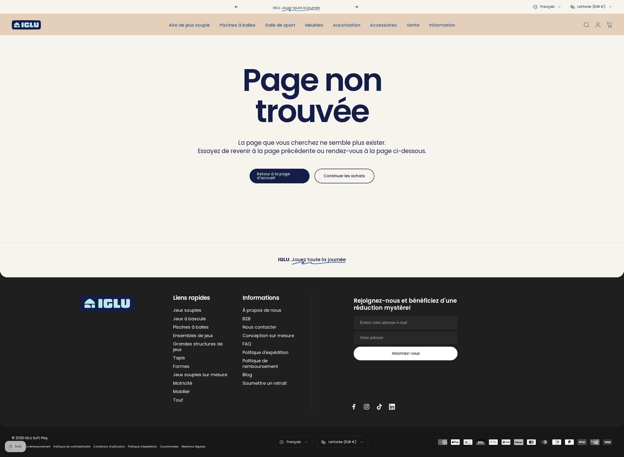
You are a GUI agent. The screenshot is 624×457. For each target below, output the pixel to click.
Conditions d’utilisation (109, 446)
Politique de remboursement (260, 363)
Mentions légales (193, 446)
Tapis (179, 358)
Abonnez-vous (406, 353)
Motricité (182, 383)
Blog (247, 375)
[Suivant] (356, 7)
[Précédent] (236, 7)
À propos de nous (262, 310)
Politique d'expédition (265, 352)
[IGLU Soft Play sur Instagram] (367, 407)
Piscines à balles (191, 327)
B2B (247, 319)
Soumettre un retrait (265, 383)
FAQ (247, 344)
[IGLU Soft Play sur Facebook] (354, 407)
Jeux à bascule (189, 319)
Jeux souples (187, 310)
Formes (181, 366)
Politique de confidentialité (71, 446)
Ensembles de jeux (193, 336)
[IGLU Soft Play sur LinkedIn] (392, 407)
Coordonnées (169, 446)
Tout (178, 400)
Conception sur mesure (268, 336)
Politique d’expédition (142, 446)
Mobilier (181, 392)
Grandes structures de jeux (198, 346)
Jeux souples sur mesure (200, 375)
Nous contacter (259, 327)
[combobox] (547, 7)
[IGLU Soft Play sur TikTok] (379, 407)
